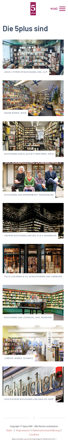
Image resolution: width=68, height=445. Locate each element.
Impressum (23, 430)
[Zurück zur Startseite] (34, 8)
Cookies (34, 434)
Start (9, 430)
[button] (58, 8)
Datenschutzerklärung (46, 430)
